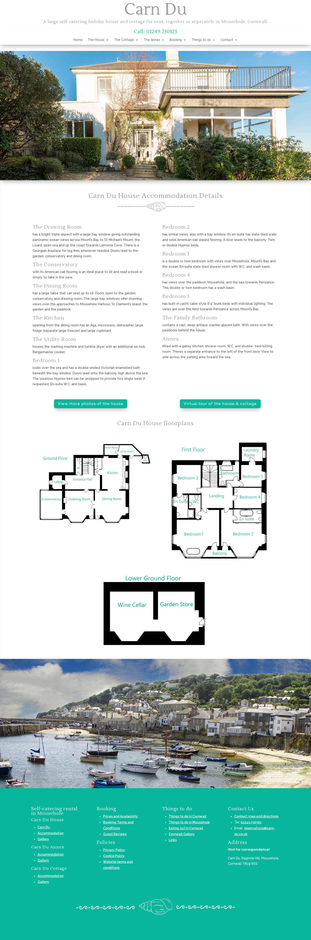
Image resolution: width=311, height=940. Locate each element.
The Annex (152, 40)
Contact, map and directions (256, 816)
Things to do (201, 40)
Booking (176, 40)
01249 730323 (251, 822)
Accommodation (51, 833)
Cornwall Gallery (182, 834)
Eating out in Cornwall (186, 828)
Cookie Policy (114, 856)
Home (78, 40)
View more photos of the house (90, 403)
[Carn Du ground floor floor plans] (93, 537)
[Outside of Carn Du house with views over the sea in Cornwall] (155, 179)
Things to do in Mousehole (189, 822)
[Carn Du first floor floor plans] (218, 564)
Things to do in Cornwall (187, 816)
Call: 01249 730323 (155, 31)
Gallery (43, 839)
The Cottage (124, 40)
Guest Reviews (115, 834)
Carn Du (44, 827)
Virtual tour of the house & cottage (220, 403)
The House (96, 40)
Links (173, 840)
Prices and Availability (120, 816)
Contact (227, 40)
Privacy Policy (114, 850)
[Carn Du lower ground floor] (156, 651)
